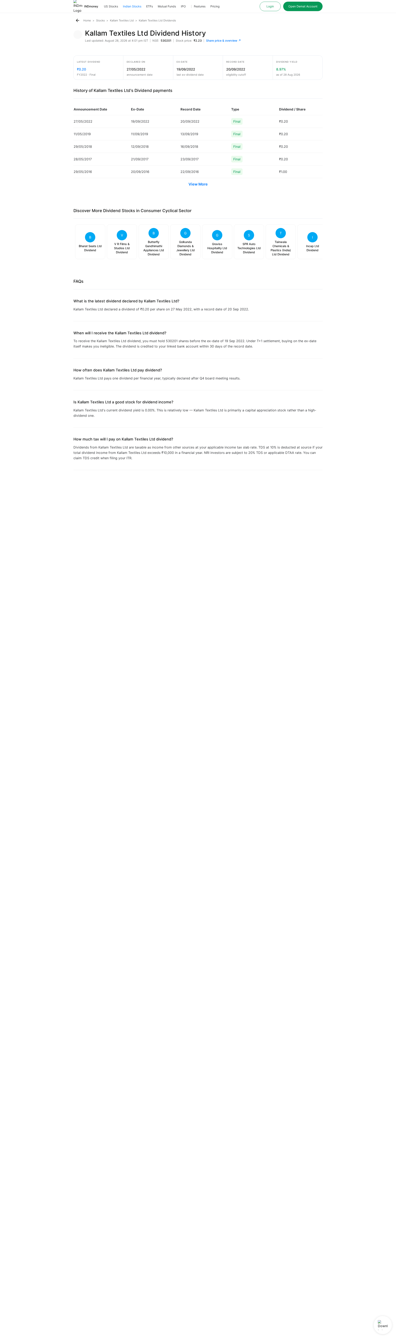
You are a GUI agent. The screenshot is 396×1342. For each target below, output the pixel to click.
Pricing (215, 6)
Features (199, 6)
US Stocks (111, 6)
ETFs (149, 6)
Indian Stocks (132, 6)
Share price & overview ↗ (223, 40)
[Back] (77, 20)
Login (270, 6)
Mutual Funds (167, 6)
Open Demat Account (302, 6)
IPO (183, 6)
